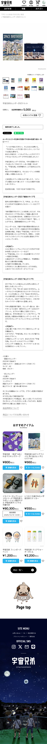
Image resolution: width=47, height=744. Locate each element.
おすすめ (7, 9)
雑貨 (22, 14)
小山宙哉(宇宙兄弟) (13, 14)
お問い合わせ (16, 633)
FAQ (24, 633)
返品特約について (11, 408)
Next (44, 47)
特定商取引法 (32, 633)
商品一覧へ (18, 570)
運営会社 (32, 636)
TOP (3, 14)
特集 (23, 9)
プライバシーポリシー (20, 636)
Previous (2, 47)
